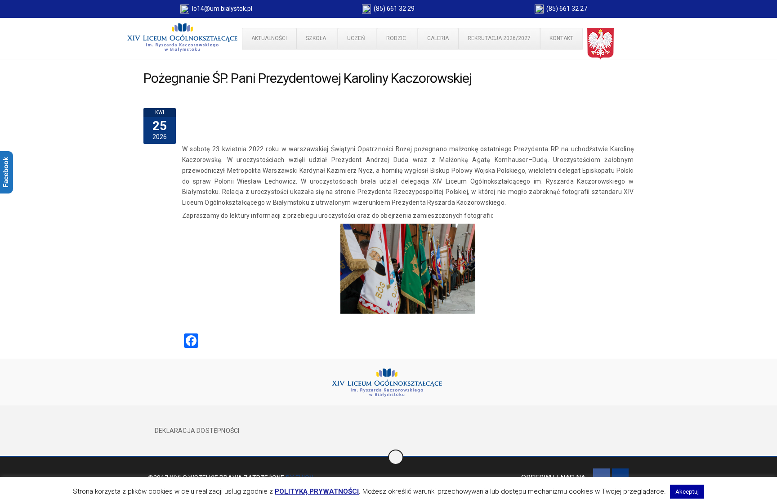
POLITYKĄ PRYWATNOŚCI (317, 491)
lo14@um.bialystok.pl (220, 8)
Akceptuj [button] (687, 491)
